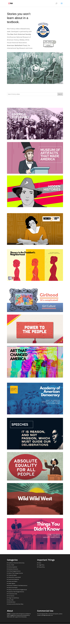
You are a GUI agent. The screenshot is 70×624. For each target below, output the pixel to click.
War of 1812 (10, 600)
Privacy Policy (41, 567)
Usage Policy (41, 565)
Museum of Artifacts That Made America (17, 585)
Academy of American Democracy (16, 562)
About (39, 562)
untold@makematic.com (47, 615)
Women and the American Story (15, 604)
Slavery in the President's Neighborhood (17, 589)
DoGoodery (23, 616)
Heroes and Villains (12, 581)
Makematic (9, 616)
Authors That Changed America (15, 573)
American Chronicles (13, 569)
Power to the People (12, 587)
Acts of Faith (11, 565)
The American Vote (12, 593)
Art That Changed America (14, 571)
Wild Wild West (11, 602)
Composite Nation (12, 575)
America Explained (12, 567)
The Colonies (11, 595)
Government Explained (13, 579)
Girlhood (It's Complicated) (14, 577)
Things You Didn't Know (13, 597)
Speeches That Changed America (16, 591)
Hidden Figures (11, 583)
